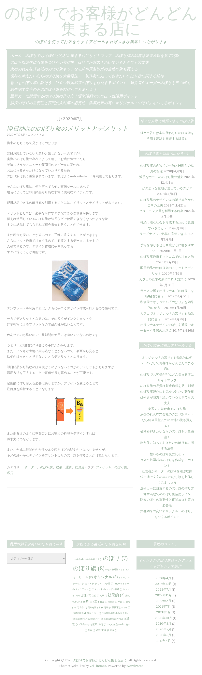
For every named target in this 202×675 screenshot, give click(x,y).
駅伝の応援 (102, 630)
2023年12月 (163, 584)
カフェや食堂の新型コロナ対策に (163, 279)
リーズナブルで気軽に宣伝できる (163, 234)
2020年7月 (163, 629)
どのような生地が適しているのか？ (167, 188)
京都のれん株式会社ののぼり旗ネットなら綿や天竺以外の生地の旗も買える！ (75, 69)
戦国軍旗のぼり (121, 607)
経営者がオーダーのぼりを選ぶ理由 (160, 82)
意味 (107, 607)
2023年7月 (163, 589)
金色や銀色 (114, 624)
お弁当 (78, 559)
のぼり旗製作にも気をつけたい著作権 (42, 62)
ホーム (16, 55)
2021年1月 (163, 612)
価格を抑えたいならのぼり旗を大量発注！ (45, 76)
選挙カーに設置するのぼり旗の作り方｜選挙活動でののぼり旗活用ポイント (74, 96)
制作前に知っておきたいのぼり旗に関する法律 (124, 76)
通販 (68, 467)
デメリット (103, 467)
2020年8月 (163, 623)
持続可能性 (79, 613)
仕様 (85, 595)
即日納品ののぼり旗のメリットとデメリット (67, 128)
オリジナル (106, 576)
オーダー (30, 467)
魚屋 (113, 630)
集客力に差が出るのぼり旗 (167, 409)
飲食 (91, 630)
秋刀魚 (88, 618)
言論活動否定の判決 (114, 618)
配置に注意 (99, 624)
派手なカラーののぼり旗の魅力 (161, 177)
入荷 (95, 595)
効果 (59, 467)
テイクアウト (83, 589)
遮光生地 (86, 624)
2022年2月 (163, 601)
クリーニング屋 (104, 583)
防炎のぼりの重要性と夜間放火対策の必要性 (47, 102)
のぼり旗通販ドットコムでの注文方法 (167, 256)
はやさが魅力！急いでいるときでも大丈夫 (113, 62)
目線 (78, 618)
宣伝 (83, 607)
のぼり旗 (46, 467)
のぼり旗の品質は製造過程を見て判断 (147, 55)
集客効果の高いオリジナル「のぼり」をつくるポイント (136, 102)
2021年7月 (163, 606)
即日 (10, 473)
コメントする (36, 134)
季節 (121, 601)
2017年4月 (163, 641)
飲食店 (79, 467)
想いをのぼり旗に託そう (30, 82)
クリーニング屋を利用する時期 (161, 211)
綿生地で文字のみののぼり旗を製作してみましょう (53, 89)
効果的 (116, 595)
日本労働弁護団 (111, 613)
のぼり (115, 558)
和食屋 (102, 601)
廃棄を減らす (95, 607)
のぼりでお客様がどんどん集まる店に (101, 21)
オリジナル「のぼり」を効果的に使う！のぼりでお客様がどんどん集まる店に (167, 363)
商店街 (112, 601)
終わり (98, 618)
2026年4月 (163, 578)
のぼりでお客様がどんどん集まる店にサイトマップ (68, 55)
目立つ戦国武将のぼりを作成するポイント (90, 82)
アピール (84, 577)
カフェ (89, 583)
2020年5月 (163, 635)
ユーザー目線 (114, 589)
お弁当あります (93, 559)
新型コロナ (94, 613)
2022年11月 (163, 595)
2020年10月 (163, 618)
